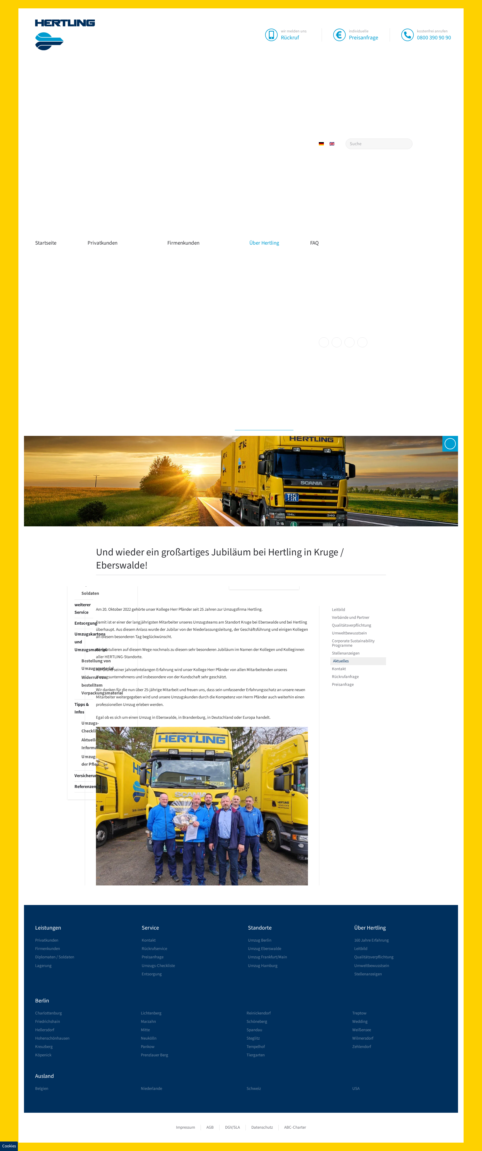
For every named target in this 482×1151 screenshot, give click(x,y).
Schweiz (254, 1089)
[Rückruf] (271, 34)
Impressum (185, 1127)
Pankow (148, 1047)
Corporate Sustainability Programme (353, 643)
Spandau (254, 1030)
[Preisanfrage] (339, 34)
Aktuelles (341, 661)
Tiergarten (256, 1055)
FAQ (314, 243)
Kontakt (339, 669)
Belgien (41, 1089)
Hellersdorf (44, 1030)
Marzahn (148, 1022)
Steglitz (253, 1038)
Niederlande (151, 1089)
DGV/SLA (232, 1127)
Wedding (360, 1022)
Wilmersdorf (362, 1038)
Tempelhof (256, 1047)
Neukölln (148, 1038)
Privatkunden (102, 243)
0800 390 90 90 (434, 38)
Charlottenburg (48, 1013)
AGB (210, 1127)
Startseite (45, 243)
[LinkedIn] (349, 342)
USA (356, 1089)
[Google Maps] (362, 342)
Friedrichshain (47, 1022)
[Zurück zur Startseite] (65, 35)
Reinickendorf (259, 1013)
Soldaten (87, 593)
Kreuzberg (44, 1047)
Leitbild (338, 610)
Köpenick (43, 1055)
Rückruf (290, 38)
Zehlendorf (361, 1047)
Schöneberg (257, 1022)
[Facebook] (324, 342)
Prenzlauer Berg (154, 1055)
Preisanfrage (363, 38)
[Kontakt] (450, 444)
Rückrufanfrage (345, 677)
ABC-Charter (295, 1127)
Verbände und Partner (350, 617)
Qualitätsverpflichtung (351, 625)
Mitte (145, 1030)
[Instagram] (337, 342)
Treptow (359, 1013)
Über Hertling (264, 243)
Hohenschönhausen (52, 1038)
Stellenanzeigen (346, 653)
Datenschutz (262, 1127)
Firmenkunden (183, 243)
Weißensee (361, 1030)
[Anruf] (407, 34)
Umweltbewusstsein (349, 633)
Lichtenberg (151, 1013)
